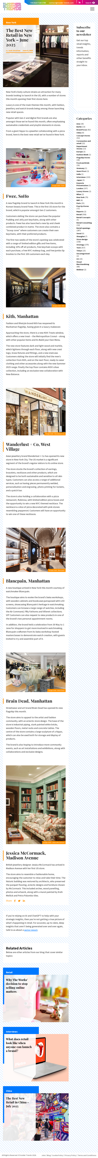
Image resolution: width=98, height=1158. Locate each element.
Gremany (80, 168)
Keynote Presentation (82, 184)
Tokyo (79, 250)
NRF (78, 200)
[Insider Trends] (12, 10)
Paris (78, 203)
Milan (78, 194)
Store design (82, 239)
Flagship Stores (83, 157)
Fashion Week (82, 154)
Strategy (80, 244)
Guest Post (81, 171)
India (78, 174)
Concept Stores (83, 135)
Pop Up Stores (82, 206)
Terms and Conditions (87, 1155)
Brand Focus (81, 129)
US (77, 259)
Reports (80, 211)
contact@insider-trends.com (61, 3)
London (79, 188)
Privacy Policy (70, 1155)
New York (80, 197)
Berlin (79, 127)
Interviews (81, 177)
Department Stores (81, 147)
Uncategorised (83, 253)
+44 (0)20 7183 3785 (38, 3)
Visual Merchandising (82, 263)
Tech (78, 247)
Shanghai (80, 236)
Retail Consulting (84, 223)
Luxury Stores (82, 191)
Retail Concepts (83, 217)
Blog (49, 1155)
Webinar (80, 269)
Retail (79, 214)
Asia (78, 124)
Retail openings (83, 228)
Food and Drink (82, 163)
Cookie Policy (57, 1155)
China (78, 132)
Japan (79, 180)
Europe (79, 151)
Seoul (79, 233)
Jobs (43, 1155)
